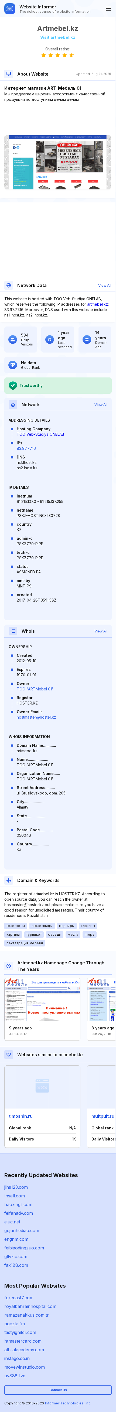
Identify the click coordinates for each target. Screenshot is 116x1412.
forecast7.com (18, 1297)
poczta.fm (14, 1323)
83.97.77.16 (26, 448)
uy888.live (14, 1375)
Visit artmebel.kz (57, 37)
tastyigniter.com (20, 1332)
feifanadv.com (18, 1213)
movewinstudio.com (24, 1367)
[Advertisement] (57, 118)
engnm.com (16, 1239)
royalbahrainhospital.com (30, 1306)
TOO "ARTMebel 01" (35, 689)
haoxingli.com (18, 1204)
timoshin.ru (21, 1116)
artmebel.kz (97, 304)
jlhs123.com (16, 1187)
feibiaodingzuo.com (24, 1248)
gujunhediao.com (21, 1230)
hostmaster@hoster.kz (36, 717)
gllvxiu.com (15, 1256)
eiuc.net (12, 1221)
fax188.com (16, 1265)
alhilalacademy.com (24, 1349)
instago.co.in (17, 1358)
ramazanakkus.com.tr (26, 1315)
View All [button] (104, 285)
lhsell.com (14, 1195)
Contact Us (58, 1390)
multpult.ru (102, 1116)
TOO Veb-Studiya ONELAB (40, 434)
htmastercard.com (23, 1341)
